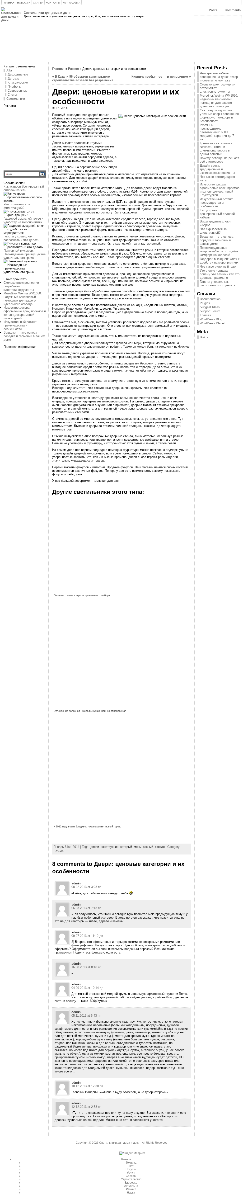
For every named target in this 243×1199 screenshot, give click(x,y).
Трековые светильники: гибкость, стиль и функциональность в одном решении (216, 149)
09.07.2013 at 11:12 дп (87, 936)
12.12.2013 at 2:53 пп (86, 1107)
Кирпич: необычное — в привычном (159, 76)
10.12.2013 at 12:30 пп (87, 1086)
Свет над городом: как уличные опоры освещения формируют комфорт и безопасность (219, 116)
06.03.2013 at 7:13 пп (86, 908)
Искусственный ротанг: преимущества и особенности (20, 325)
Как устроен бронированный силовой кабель (24, 188)
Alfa (9, 70)
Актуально (131, 1186)
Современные (17, 90)
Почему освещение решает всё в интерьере (219, 159)
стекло (160, 847)
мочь (137, 847)
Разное (73, 69)
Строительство (131, 1179)
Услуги (131, 1172)
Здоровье (131, 1182)
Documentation (210, 299)
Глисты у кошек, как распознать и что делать (21, 238)
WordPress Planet (212, 323)
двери (94, 847)
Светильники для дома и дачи (47, 12)
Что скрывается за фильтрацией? (17, 206)
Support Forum (210, 311)
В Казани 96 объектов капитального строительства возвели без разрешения (82, 78)
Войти (204, 337)
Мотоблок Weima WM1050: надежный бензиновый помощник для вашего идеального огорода (23, 299)
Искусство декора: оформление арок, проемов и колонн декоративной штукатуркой (25, 313)
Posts (213, 10)
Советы (131, 1176)
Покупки (131, 1169)
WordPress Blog (211, 319)
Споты (12, 94)
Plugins (205, 303)
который (126, 847)
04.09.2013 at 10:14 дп (87, 988)
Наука (131, 1192)
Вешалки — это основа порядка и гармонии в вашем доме (24, 336)
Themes (205, 315)
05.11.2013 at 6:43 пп (86, 1015)
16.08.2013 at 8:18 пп (86, 967)
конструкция (109, 847)
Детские (13, 78)
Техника (131, 1162)
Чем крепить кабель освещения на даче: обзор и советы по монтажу (219, 76)
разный (148, 847)
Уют (131, 1166)
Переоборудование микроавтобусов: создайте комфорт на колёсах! (219, 251)
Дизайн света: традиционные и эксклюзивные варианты (217, 169)
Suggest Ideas (210, 307)
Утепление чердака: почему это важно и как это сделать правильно (219, 274)
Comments (233, 10)
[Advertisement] (33, 137)
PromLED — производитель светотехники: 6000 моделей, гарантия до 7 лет (217, 132)
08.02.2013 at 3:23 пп (86, 887)
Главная (58, 69)
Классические (18, 82)
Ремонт (131, 1189)
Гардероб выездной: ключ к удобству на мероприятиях (23, 220)
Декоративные (18, 74)
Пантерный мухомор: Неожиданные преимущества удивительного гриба (25, 254)
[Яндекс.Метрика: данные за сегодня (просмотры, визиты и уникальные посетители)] (132, 1153)
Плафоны (14, 86)
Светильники (15, 98)
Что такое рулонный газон (218, 266)
